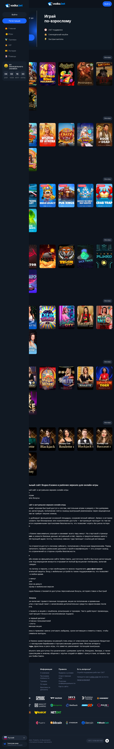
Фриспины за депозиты (45, 688)
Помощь (12, 56)
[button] (14, 737)
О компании (44, 673)
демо (47, 80)
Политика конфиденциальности (66, 682)
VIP (9, 45)
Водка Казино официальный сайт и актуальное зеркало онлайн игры (37, 490)
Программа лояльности (44, 677)
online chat (94, 677)
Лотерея (12, 51)
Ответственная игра (65, 677)
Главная (12, 28)
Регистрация (14, 21)
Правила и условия (66, 673)
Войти (107, 4)
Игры (9, 34)
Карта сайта (63, 686)
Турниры (12, 40)
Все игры (108, 57)
